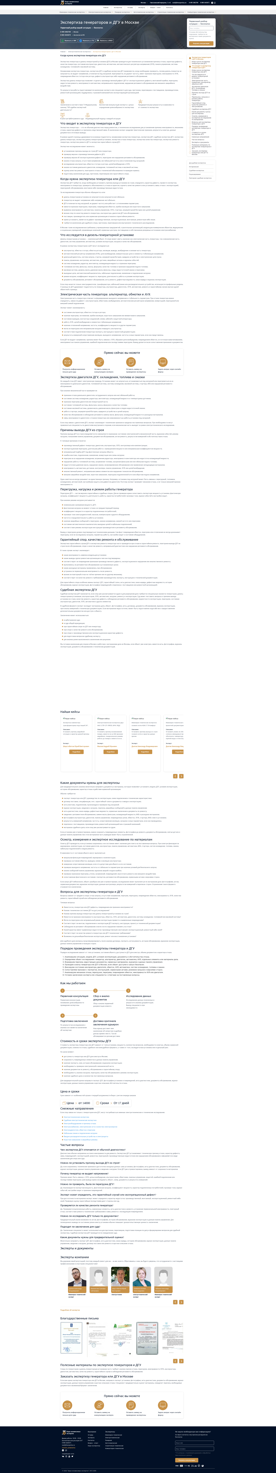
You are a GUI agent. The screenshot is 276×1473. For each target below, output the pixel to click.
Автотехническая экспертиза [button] (144, 12)
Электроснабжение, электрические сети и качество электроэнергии (90, 1127)
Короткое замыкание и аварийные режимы (80, 1140)
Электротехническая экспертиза (79, 51)
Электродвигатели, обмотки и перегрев (79, 1130)
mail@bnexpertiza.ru (179, 2)
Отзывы (130, 7)
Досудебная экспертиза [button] (197, 163)
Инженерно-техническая (113, 1435)
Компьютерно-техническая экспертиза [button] (201, 12)
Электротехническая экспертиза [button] (100, 12)
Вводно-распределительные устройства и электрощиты (86, 1136)
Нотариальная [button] (194, 167)
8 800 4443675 (204, 2)
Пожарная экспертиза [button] (122, 12)
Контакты (169, 7)
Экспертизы (118, 7)
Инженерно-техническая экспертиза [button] (72, 12)
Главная (105, 7)
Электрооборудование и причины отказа (80, 1123)
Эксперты (141, 7)
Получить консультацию (201, 43)
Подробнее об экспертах (70, 1310)
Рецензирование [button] (195, 174)
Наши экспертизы (94, 1446)
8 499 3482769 (193, 2)
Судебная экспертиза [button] (196, 170)
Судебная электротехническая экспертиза (80, 1120)
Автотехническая (111, 1443)
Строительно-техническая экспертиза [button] (171, 12)
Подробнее (76, 752)
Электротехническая (112, 1437)
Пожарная (108, 1440)
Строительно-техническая (114, 1446)
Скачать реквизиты (68, 1447)
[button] (144, 2)
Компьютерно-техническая (114, 1448)
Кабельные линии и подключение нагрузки (80, 1133)
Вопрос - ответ (155, 7)
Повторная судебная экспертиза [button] (200, 178)
